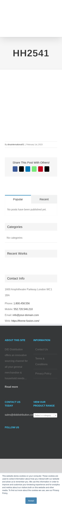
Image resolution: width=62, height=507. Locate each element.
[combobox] (45, 415)
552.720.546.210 (23, 309)
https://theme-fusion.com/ (25, 320)
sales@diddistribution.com (20, 414)
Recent (44, 199)
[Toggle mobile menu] (56, 9)
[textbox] (45, 415)
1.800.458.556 (22, 303)
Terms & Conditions (41, 361)
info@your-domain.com (26, 315)
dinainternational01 (15, 144)
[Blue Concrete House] (8, 264)
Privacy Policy (43, 373)
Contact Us (41, 349)
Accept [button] (31, 500)
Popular (18, 199)
